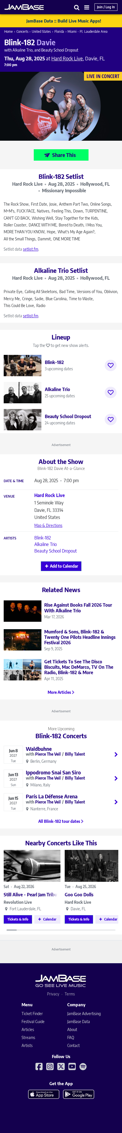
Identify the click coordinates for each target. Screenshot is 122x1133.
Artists (10, 538)
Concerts (22, 31)
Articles (28, 1029)
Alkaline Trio (45, 544)
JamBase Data (78, 1021)
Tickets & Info (17, 919)
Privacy (53, 993)
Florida (59, 31)
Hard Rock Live (78, 902)
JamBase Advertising (84, 1013)
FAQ (70, 1037)
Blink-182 (42, 538)
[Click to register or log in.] (111, 365)
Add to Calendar (64, 566)
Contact (73, 1045)
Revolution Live (18, 902)
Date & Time (14, 481)
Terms (70, 993)
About (72, 1029)
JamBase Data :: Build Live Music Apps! (63, 20)
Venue (9, 496)
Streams (28, 1037)
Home (8, 31)
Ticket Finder (32, 1013)
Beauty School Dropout (55, 551)
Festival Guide (33, 1021)
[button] (77, 7)
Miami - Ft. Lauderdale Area (88, 31)
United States (41, 31)
